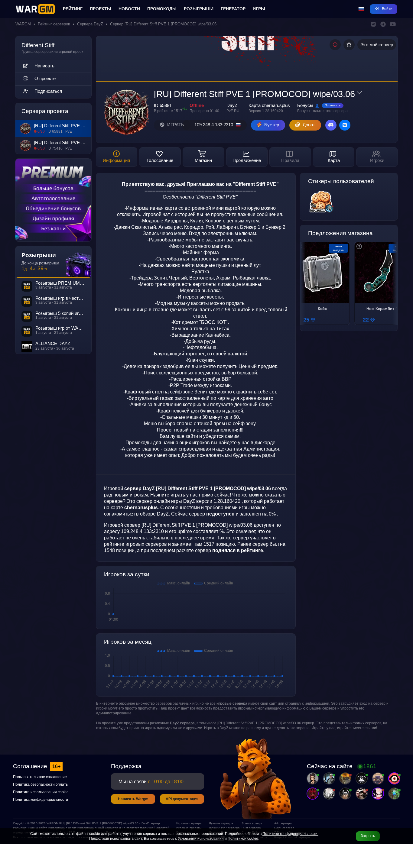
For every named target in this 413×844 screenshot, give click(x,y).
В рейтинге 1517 (168, 111)
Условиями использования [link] (201, 838)
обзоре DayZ (154, 513)
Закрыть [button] (368, 836)
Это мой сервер (376, 44)
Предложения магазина (340, 233)
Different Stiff (37, 45)
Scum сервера (252, 823)
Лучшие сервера (221, 823)
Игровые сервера (189, 823)
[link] (231, 703)
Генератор (233, 8)
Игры (259, 8)
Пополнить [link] (332, 105)
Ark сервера (283, 823)
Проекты (100, 8)
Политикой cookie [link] (243, 838)
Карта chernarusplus (269, 105)
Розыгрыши (198, 8)
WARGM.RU (55, 823)
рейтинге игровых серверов (135, 544)
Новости (129, 8)
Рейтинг (73, 8)
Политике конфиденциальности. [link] (290, 834)
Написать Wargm (133, 799)
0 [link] (317, 105)
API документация (182, 799)
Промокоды (162, 8)
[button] (361, 9)
